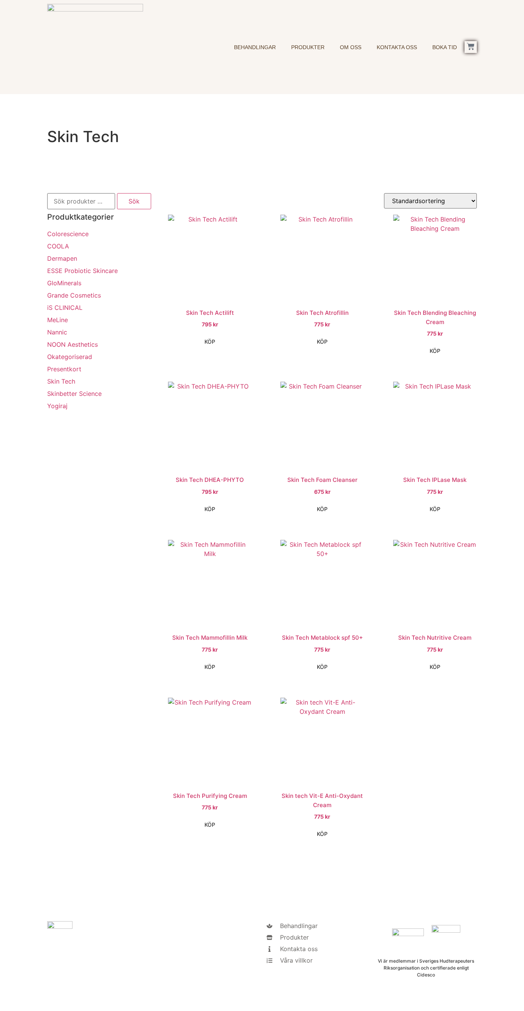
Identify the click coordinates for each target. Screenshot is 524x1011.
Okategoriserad (69, 357)
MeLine (57, 320)
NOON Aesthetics (72, 344)
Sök (134, 201)
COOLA (58, 246)
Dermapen (62, 258)
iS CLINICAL (64, 307)
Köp (209, 341)
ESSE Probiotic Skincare (82, 271)
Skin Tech (61, 381)
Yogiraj (57, 406)
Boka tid (444, 47)
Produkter (308, 47)
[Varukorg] (471, 47)
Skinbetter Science (74, 393)
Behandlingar (255, 47)
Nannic (57, 332)
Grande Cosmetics (74, 295)
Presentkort (64, 369)
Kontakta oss (397, 47)
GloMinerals (64, 283)
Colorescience (68, 234)
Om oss (350, 47)
